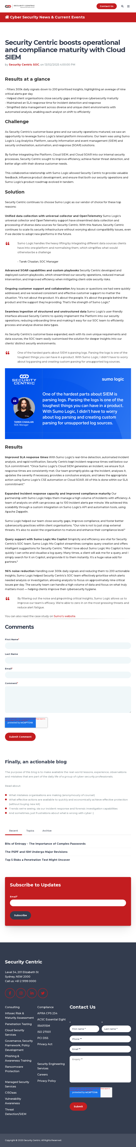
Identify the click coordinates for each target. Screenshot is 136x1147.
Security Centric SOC (24, 64)
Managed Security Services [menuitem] (17, 1084)
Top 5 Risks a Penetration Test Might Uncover (37, 859)
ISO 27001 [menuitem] (44, 1031)
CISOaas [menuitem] (11, 1092)
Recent (13, 830)
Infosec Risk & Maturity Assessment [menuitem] (19, 1015)
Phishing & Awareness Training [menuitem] (18, 1058)
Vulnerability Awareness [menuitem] (13, 1101)
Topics (30, 830)
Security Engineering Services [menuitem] (51, 1066)
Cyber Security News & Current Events (47, 17)
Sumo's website (64, 616)
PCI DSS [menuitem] (42, 1038)
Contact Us (106, 6)
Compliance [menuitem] (45, 1007)
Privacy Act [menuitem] (44, 1044)
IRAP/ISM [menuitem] (43, 1025)
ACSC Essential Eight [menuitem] (51, 1019)
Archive (47, 830)
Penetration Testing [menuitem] (18, 1024)
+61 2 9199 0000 (25, 981)
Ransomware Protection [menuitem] (14, 1069)
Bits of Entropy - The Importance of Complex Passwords (45, 843)
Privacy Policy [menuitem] (46, 1080)
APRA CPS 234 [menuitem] (47, 1013)
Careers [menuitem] (42, 1074)
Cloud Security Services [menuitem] (14, 1032)
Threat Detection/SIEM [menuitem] (15, 1112)
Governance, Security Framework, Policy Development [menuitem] (19, 1045)
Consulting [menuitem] (12, 1007)
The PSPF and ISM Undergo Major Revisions (36, 851)
